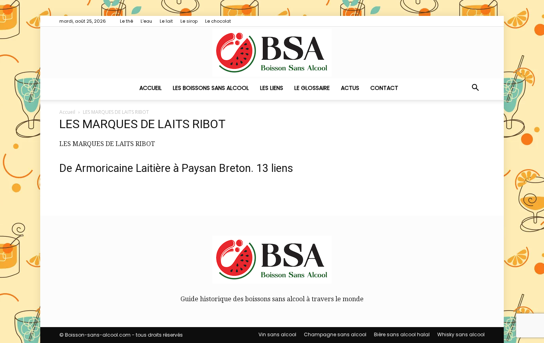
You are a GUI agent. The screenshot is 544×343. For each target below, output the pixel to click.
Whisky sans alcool (461, 334)
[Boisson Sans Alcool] (272, 53)
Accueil (150, 88)
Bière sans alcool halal (402, 334)
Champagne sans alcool (335, 334)
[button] (475, 88)
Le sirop (189, 21)
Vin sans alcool (277, 334)
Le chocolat (218, 21)
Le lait (166, 21)
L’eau (146, 21)
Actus (350, 88)
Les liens (271, 88)
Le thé (126, 21)
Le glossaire (312, 88)
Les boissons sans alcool (211, 88)
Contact (384, 88)
